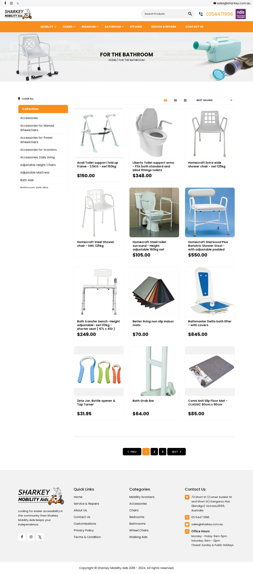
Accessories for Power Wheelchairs (36, 140)
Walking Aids (138, 537)
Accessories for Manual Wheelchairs (37, 127)
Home (78, 497)
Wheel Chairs (139, 530)
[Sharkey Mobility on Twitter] (17, 3)
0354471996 (218, 14)
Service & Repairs (86, 504)
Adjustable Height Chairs (38, 165)
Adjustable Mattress (34, 172)
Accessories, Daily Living (37, 157)
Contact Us (82, 517)
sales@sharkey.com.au (233, 3)
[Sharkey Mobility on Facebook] (5, 3)
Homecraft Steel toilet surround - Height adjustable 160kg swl (149, 245)
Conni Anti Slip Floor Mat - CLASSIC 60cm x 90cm (207, 402)
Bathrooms (137, 524)
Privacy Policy (84, 530)
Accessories (29, 118)
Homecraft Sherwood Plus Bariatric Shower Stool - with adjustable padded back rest (208, 245)
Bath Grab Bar (143, 401)
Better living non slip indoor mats (153, 323)
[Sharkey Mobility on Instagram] (11, 3)
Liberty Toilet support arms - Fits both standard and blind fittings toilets (153, 166)
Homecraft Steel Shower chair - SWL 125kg (95, 244)
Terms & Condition (87, 537)
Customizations (85, 524)
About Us (80, 510)
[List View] (185, 100)
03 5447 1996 (200, 517)
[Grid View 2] (177, 100)
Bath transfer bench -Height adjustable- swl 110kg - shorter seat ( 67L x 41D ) (98, 325)
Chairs (134, 510)
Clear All (28, 98)
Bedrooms (136, 517)
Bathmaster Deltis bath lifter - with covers (210, 323)
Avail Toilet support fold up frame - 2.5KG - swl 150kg (97, 164)
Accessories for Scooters (38, 150)
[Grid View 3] (167, 100)
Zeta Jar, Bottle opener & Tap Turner (96, 402)
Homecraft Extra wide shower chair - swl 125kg (206, 164)
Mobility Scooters (141, 497)
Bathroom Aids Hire (34, 188)
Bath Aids (27, 180)
